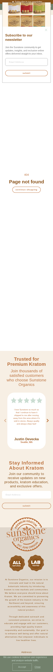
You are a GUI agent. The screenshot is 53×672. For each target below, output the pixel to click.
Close (38, 667)
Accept (22, 667)
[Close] (46, 30)
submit (26, 73)
